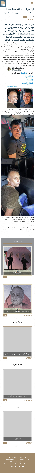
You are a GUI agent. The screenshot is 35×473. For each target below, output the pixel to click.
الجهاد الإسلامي (14, 228)
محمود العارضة (7, 230)
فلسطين (14, 230)
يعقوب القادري (30, 232)
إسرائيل (31, 228)
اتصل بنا (12, 458)
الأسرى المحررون (23, 228)
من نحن (23, 458)
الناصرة (20, 230)
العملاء (25, 230)
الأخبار (25, 17)
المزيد (5, 277)
